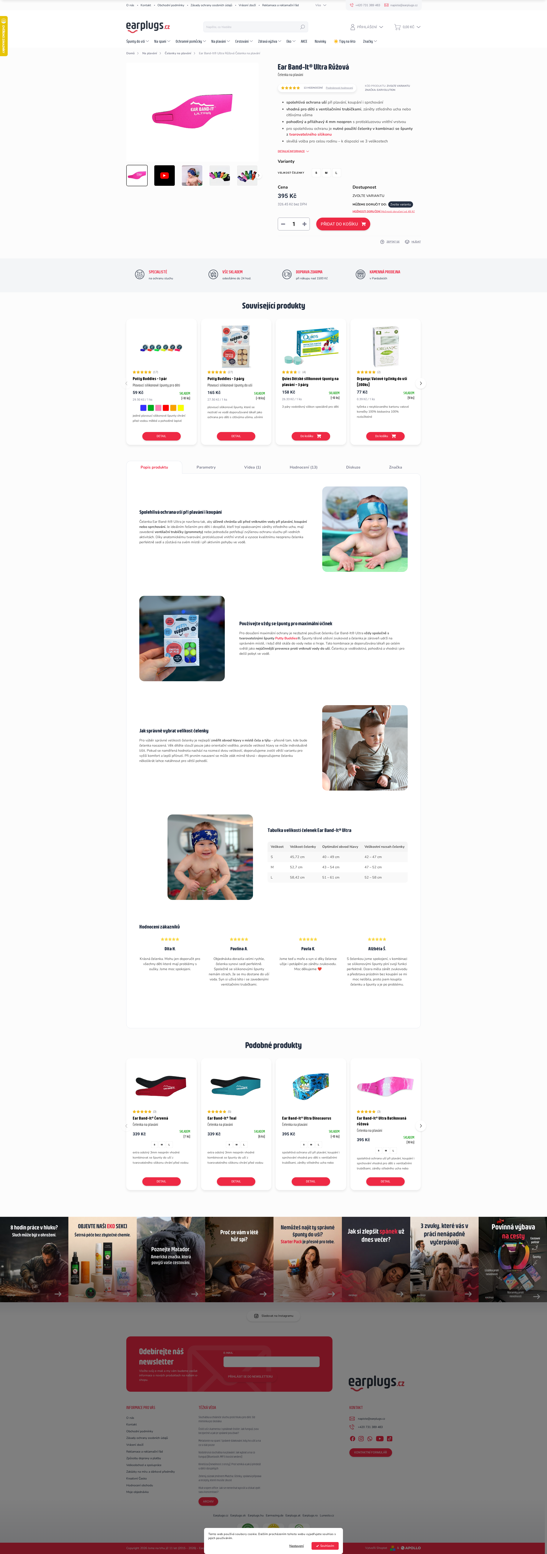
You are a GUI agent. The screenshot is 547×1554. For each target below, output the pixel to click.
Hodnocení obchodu (139, 1485)
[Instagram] (361, 1438)
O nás (130, 5)
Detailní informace (291, 151)
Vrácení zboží (247, 5)
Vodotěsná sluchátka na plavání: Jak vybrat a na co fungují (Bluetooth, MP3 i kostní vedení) (227, 1454)
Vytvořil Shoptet (376, 1548)
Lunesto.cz (327, 1515)
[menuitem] (138, 41)
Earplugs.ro (310, 1515)
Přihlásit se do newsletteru (250, 1376)
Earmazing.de (274, 1515)
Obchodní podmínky (170, 5)
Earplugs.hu (256, 1515)
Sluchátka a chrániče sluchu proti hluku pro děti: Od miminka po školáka (227, 1419)
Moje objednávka (137, 1492)
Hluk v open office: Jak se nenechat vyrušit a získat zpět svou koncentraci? (229, 1490)
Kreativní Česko (136, 1478)
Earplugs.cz (220, 1515)
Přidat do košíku (339, 224)
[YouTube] (380, 1438)
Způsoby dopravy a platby (143, 1458)
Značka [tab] (395, 467)
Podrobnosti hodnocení (339, 87)
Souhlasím (327, 1546)
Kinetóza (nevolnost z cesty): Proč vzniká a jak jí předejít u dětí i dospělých (230, 1466)
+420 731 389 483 (370, 1427)
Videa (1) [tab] (252, 467)
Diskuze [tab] (353, 467)
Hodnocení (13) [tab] (304, 467)
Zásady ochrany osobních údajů (211, 5)
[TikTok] (389, 1438)
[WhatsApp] (369, 1438)
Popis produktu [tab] (154, 467)
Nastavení (296, 1546)
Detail (161, 436)
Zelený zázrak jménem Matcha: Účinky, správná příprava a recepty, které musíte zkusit (230, 1478)
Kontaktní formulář (370, 1452)
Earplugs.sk (238, 1515)
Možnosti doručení (384, 211)
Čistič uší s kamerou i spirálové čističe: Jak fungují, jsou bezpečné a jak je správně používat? (229, 1431)
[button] (420, 383)
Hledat (302, 27)
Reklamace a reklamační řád (280, 5)
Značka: (380, 90)
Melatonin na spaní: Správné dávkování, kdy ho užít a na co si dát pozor (230, 1443)
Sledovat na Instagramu (277, 1316)
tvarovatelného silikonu (310, 134)
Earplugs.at (292, 1515)
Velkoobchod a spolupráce (143, 1465)
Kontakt (146, 5)
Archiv (208, 1501)
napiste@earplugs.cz (371, 1419)
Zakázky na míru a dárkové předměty (150, 1472)
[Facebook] (352, 1438)
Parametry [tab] (206, 467)
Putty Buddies (286, 638)
